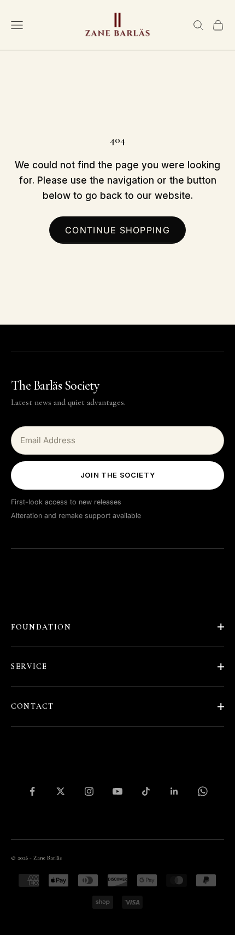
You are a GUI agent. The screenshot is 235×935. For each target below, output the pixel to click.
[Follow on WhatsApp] (202, 791)
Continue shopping (117, 230)
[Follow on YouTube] (117, 791)
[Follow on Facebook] (32, 791)
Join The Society (117, 475)
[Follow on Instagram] (89, 791)
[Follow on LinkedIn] (174, 791)
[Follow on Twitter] (60, 791)
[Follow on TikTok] (145, 791)
